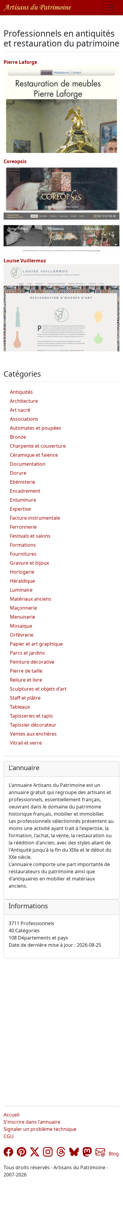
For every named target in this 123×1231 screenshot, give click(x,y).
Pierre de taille (26, 671)
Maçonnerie (23, 608)
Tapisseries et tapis (31, 716)
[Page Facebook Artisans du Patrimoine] (8, 1153)
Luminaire (21, 590)
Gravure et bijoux (29, 563)
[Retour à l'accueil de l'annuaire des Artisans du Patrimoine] (37, 7)
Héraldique (22, 581)
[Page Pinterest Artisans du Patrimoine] (21, 1153)
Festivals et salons (30, 536)
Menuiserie (22, 617)
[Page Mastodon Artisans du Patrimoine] (87, 1153)
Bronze (18, 437)
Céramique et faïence (34, 455)
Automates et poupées (35, 428)
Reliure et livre (26, 680)
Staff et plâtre (25, 698)
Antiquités (21, 392)
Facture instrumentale (35, 518)
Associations (24, 419)
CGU (9, 1136)
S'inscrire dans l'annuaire (32, 1122)
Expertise (20, 509)
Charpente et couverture (38, 446)
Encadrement (25, 491)
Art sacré (20, 410)
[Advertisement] (61, 1027)
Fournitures (23, 554)
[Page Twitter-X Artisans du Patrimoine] (34, 1153)
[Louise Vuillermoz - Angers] (61, 307)
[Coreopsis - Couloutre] (61, 208)
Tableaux (20, 707)
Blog (114, 1153)
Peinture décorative (32, 662)
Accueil (11, 1114)
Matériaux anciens (30, 599)
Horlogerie (22, 572)
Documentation (27, 464)
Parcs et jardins (27, 653)
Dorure (18, 473)
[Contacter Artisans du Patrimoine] (100, 1153)
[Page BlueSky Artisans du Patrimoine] (74, 1153)
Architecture (24, 401)
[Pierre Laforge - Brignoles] (61, 109)
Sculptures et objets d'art (38, 689)
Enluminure (23, 500)
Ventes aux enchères (33, 734)
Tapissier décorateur (33, 725)
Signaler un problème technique (40, 1129)
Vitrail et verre (26, 742)
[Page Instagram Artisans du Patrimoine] (48, 1153)
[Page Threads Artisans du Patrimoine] (61, 1153)
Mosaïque (21, 626)
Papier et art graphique (36, 644)
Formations (23, 545)
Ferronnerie (23, 527)
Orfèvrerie (21, 635)
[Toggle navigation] (111, 7)
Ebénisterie (22, 482)
